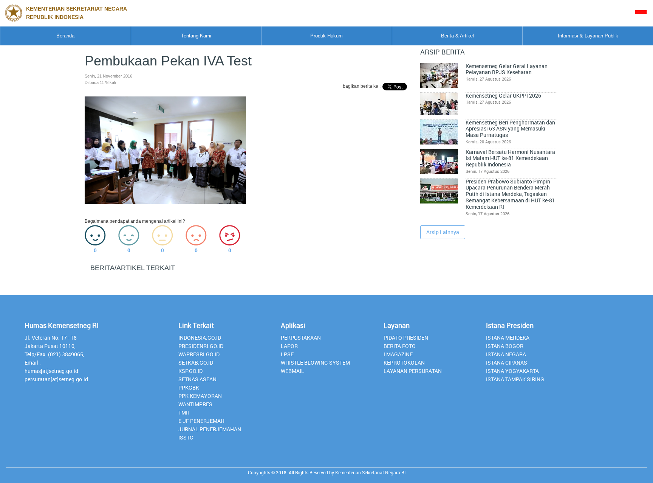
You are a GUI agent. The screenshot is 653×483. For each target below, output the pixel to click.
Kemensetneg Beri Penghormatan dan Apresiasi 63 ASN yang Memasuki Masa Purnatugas (510, 128)
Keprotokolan (404, 362)
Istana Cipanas (506, 362)
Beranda (65, 36)
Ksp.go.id (190, 370)
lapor (289, 345)
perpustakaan (301, 337)
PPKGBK (188, 387)
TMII (183, 412)
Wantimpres (195, 404)
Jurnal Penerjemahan (209, 429)
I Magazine (398, 354)
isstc (185, 437)
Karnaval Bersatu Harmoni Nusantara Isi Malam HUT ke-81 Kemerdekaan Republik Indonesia (510, 158)
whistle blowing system (315, 362)
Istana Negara (506, 354)
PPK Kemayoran (200, 395)
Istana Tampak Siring (515, 379)
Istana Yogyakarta (512, 370)
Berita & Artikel (457, 36)
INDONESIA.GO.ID (199, 337)
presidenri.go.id (200, 345)
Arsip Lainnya (442, 232)
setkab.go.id (195, 362)
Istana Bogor (504, 345)
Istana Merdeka (507, 337)
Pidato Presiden (406, 337)
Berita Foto (400, 345)
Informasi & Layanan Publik (588, 36)
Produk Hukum (326, 36)
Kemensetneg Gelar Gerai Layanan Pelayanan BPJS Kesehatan (507, 69)
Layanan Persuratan (413, 370)
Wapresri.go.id (199, 354)
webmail (292, 370)
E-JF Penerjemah (201, 420)
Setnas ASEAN (197, 379)
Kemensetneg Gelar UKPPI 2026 (503, 95)
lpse (287, 354)
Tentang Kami (196, 36)
